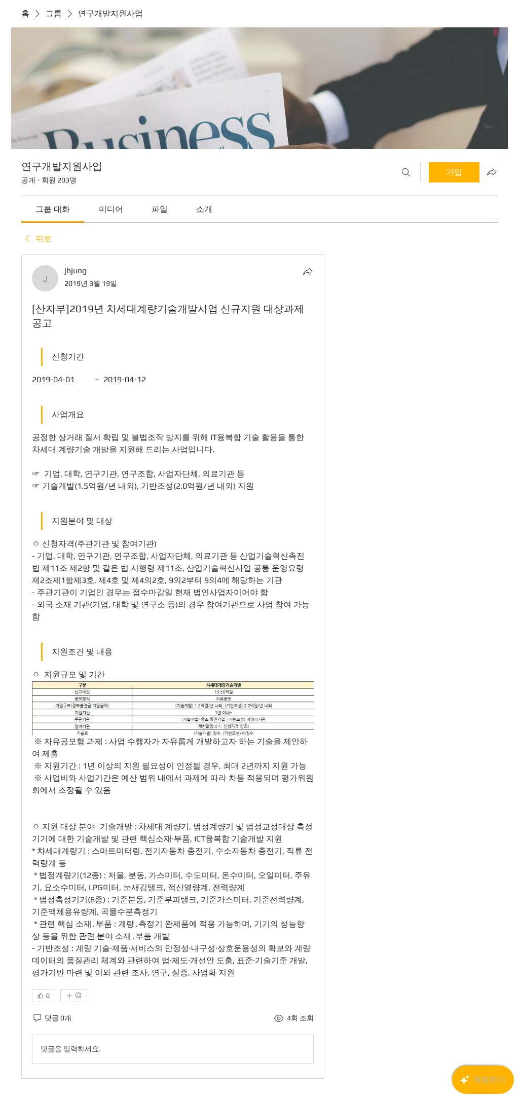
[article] (172, 666)
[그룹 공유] (492, 172)
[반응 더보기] (73, 995)
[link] (52, 209)
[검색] (406, 172)
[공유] (308, 271)
